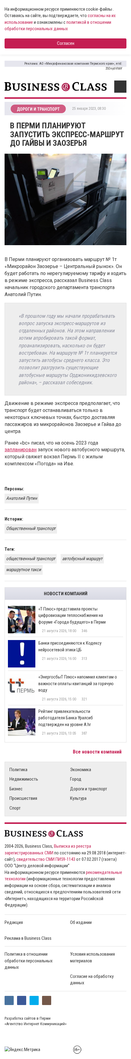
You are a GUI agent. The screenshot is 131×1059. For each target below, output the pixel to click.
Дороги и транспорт (88, 789)
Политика (18, 769)
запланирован (21, 450)
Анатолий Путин (21, 498)
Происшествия (23, 798)
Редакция (14, 922)
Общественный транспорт (30, 528)
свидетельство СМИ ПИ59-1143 (45, 859)
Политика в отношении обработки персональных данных (29, 960)
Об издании (81, 922)
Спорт (15, 808)
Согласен (65, 43)
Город (75, 779)
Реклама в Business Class (28, 938)
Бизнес (16, 789)
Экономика (80, 769)
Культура (78, 798)
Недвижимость (23, 779)
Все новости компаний (98, 752)
